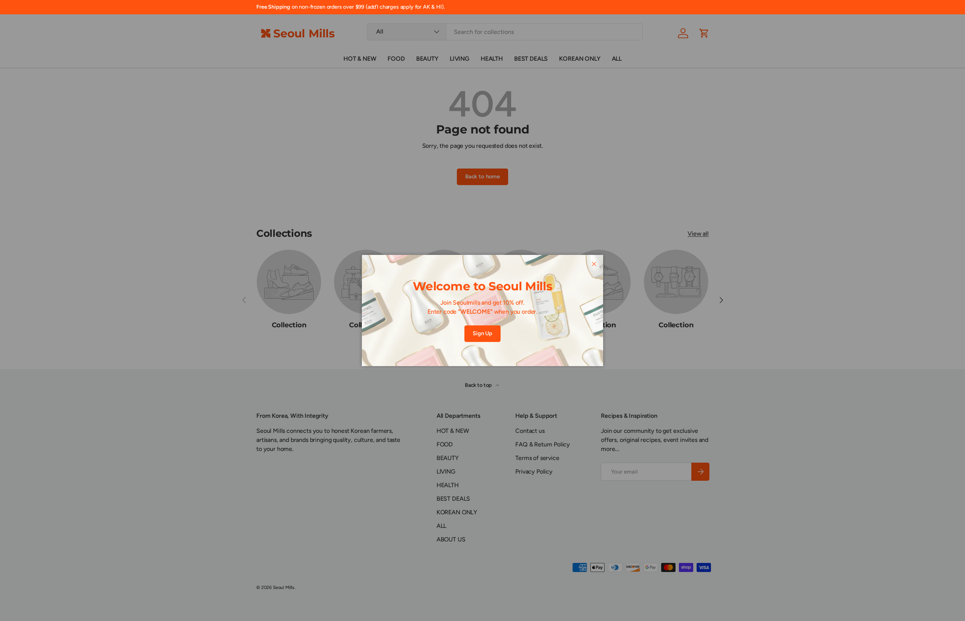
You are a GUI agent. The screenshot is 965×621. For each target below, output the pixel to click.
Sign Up (482, 333)
